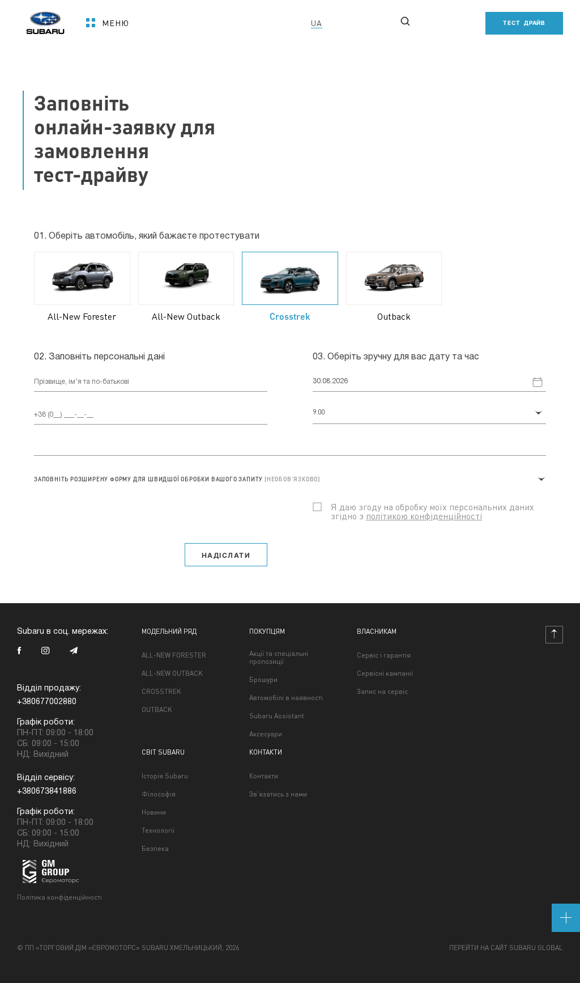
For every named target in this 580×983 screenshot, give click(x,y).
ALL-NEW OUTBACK (172, 673)
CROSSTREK (161, 692)
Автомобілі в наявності (286, 698)
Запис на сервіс (382, 692)
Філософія (159, 794)
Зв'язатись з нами (278, 794)
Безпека (155, 849)
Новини (154, 812)
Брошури (263, 680)
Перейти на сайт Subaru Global (506, 948)
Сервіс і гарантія (384, 655)
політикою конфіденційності (424, 516)
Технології (158, 830)
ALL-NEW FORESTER (174, 655)
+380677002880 (176, 45)
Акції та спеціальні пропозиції (278, 658)
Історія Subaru (165, 776)
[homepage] (45, 19)
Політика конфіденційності (59, 897)
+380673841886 (46, 791)
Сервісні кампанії (385, 673)
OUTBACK (157, 710)
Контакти (263, 776)
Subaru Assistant (276, 716)
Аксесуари (265, 734)
